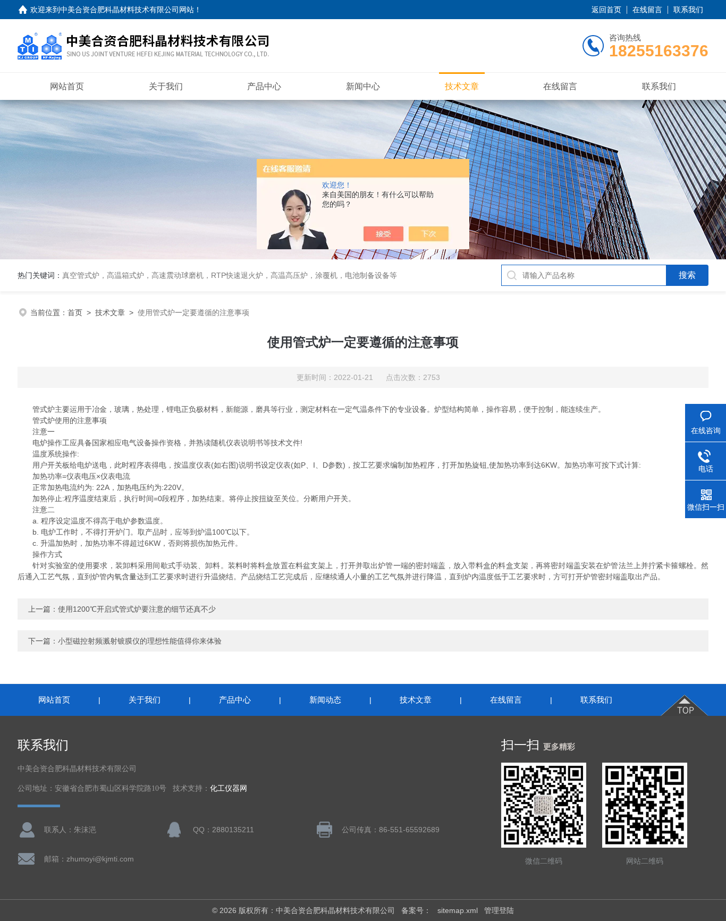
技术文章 (462, 86)
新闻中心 (363, 86)
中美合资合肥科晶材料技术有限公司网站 (127, 9)
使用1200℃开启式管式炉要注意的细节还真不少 (137, 609)
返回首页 (606, 9)
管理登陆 (499, 910)
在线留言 (647, 9)
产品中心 (264, 86)
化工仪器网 (228, 788)
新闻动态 (325, 699)
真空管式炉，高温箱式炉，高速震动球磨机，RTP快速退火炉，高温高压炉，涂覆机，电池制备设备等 (229, 275)
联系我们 (688, 9)
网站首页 (67, 86)
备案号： (416, 910)
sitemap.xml (457, 910)
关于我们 (166, 86)
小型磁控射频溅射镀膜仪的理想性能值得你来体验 (140, 641)
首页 (74, 312)
